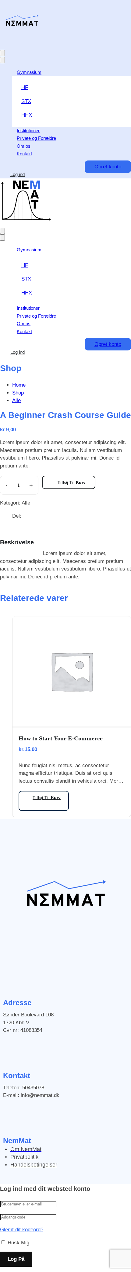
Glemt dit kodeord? (21, 1229)
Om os (23, 146)
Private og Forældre (36, 138)
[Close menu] (2, 60)
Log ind (17, 174)
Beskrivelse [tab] (17, 542)
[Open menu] (2, 53)
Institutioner (28, 130)
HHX (26, 115)
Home (19, 385)
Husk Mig (17, 1243)
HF (24, 87)
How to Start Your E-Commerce (61, 738)
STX (26, 101)
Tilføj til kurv (72, 482)
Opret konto (107, 167)
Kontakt (24, 153)
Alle (16, 400)
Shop (18, 393)
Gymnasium (29, 72)
